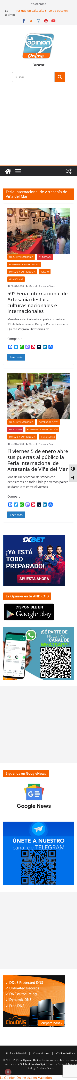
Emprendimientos (48, 422)
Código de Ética (65, 1053)
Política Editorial (16, 1053)
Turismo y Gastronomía (22, 271)
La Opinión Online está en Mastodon (26, 1077)
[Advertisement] (38, 126)
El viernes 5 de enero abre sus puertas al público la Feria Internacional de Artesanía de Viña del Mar (37, 460)
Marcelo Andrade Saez (42, 286)
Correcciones (41, 1053)
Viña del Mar (16, 279)
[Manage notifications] (8, 1072)
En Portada (45, 257)
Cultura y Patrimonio (21, 257)
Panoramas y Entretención (24, 264)
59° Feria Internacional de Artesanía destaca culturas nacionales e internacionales (37, 302)
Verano (45, 271)
